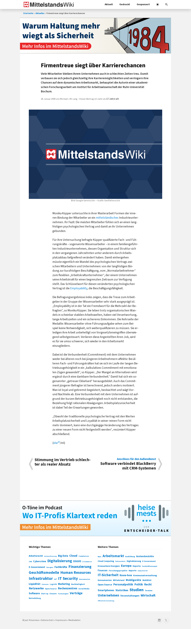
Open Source (51, 588)
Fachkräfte (61, 567)
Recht (148, 584)
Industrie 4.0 (142, 571)
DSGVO (77, 561)
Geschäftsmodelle (44, 572)
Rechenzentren (67, 588)
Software (34, 593)
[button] (166, 4)
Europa (126, 565)
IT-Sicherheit (108, 575)
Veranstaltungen (129, 595)
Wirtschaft (148, 595)
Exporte (137, 566)
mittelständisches (107, 218)
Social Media (83, 588)
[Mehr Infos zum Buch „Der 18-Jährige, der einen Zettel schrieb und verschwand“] (95, 35)
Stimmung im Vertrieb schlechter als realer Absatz (62, 462)
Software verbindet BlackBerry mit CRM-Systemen (128, 464)
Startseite (28, 13)
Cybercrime (39, 561)
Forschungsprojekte (118, 570)
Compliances (84, 556)
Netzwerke (36, 588)
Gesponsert (143, 4)
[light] (157, 4)
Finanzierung (80, 566)
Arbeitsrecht (36, 556)
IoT (55, 579)
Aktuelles (40, 13)
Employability (78, 288)
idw (55, 443)
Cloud (73, 555)
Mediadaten (74, 620)
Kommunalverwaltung (145, 575)
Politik (138, 584)
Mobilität (146, 580)
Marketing (64, 584)
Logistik (53, 584)
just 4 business (32, 620)
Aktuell (109, 4)
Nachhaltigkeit (78, 584)
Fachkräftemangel (149, 566)
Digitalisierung (59, 561)
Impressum (61, 620)
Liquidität (34, 584)
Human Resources (75, 572)
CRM (30, 562)
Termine (148, 590)
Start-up (44, 593)
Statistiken (121, 590)
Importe (132, 570)
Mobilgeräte (133, 580)
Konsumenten (84, 579)
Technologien (63, 594)
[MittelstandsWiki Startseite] (48, 4)
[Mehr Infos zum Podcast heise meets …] (95, 518)
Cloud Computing (106, 561)
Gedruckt (124, 4)
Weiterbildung (35, 598)
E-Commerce (87, 562)
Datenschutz (120, 561)
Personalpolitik (123, 584)
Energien (49, 567)
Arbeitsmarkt (113, 556)
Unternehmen (108, 595)
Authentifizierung (50, 556)
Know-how (126, 575)
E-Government (37, 567)
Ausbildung (130, 556)
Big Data (63, 556)
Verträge (76, 593)
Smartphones (106, 590)
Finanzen (103, 570)
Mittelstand (118, 580)
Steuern (53, 593)
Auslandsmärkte (145, 556)
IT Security (68, 578)
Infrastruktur (41, 578)
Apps (99, 556)
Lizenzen (45, 584)
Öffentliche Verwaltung (106, 601)
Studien (136, 590)
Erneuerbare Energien (109, 566)
